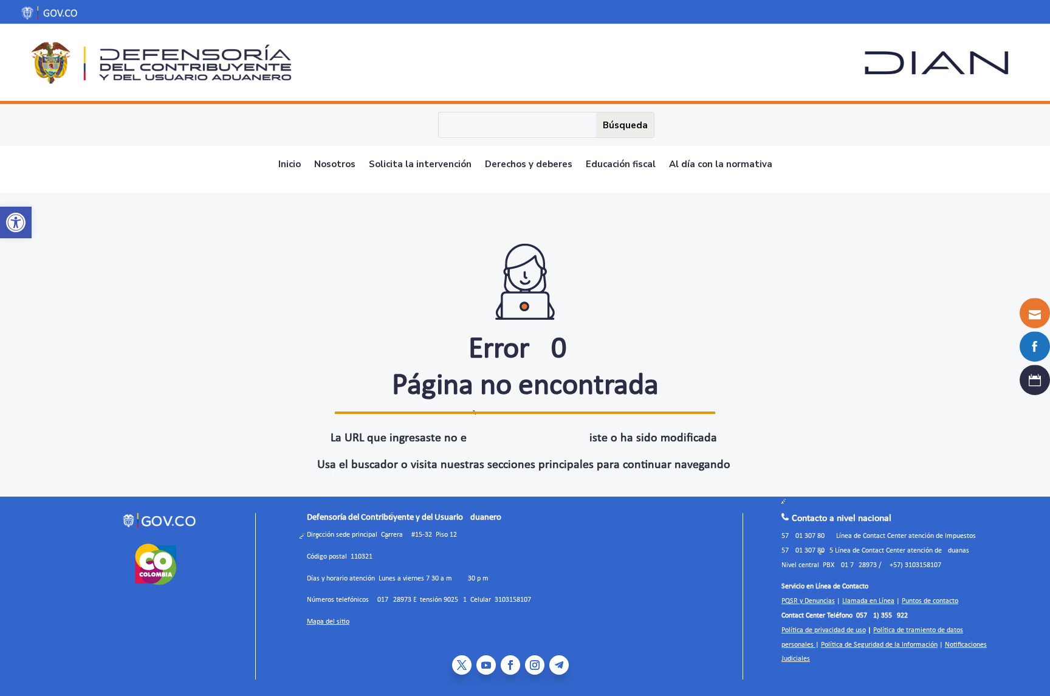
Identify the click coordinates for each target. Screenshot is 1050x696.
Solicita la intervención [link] (420, 165)
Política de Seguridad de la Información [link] (879, 645)
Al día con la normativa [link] (720, 165)
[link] (16, 222)
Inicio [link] (289, 165)
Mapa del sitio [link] (328, 621)
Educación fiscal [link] (621, 165)
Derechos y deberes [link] (528, 165)
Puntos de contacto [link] (930, 601)
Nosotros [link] (334, 165)
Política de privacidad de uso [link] (823, 630)
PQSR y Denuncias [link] (808, 601)
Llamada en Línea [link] (868, 601)
